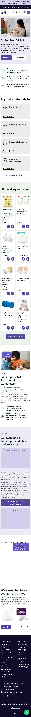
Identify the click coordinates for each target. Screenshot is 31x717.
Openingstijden (6, 650)
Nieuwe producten (24, 647)
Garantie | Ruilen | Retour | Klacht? (6, 670)
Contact (3, 647)
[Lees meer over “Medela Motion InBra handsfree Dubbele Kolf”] (27, 226)
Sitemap (3, 676)
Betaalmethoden (6, 657)
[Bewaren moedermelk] (5, 160)
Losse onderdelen (18, 124)
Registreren (21, 662)
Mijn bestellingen (23, 664)
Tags (19, 652)
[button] (28, 12)
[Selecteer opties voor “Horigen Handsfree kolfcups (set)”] (27, 293)
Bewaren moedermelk (15, 160)
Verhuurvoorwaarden (8, 655)
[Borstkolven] (5, 108)
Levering (3, 662)
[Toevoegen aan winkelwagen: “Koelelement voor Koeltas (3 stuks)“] (12, 328)
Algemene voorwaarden (5, 666)
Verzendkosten (6, 660)
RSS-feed (21, 655)
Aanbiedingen (22, 650)
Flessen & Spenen (18, 142)
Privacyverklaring (6, 674)
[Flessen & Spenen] (5, 143)
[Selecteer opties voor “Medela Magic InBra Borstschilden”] (27, 259)
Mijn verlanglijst (23, 667)
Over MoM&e (5, 645)
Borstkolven (15, 107)
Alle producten (22, 645)
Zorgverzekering (6, 652)
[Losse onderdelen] (5, 125)
